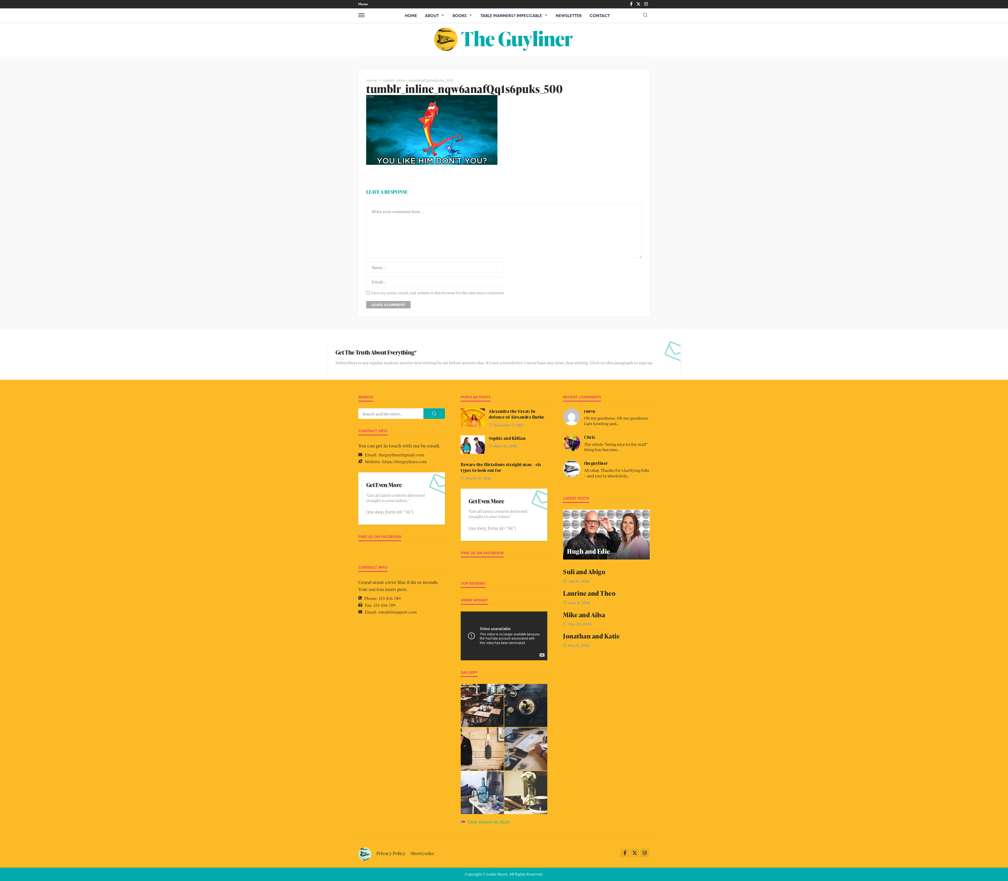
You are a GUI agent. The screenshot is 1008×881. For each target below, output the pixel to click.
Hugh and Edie (588, 551)
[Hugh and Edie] (606, 535)
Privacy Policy (390, 853)
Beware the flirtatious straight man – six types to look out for (501, 467)
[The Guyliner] (504, 39)
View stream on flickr (488, 822)
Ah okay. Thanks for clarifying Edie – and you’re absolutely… (616, 472)
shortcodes (422, 853)
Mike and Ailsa (584, 614)
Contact (600, 15)
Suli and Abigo (584, 571)
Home (363, 3)
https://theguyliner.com (404, 461)
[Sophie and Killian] (473, 444)
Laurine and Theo (589, 593)
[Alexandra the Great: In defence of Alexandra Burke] (473, 417)
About (432, 15)
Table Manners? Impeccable (511, 15)
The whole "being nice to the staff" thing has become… (616, 446)
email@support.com (398, 612)
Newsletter (569, 15)
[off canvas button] (361, 15)
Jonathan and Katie (591, 636)
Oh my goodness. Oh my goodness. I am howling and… (616, 420)
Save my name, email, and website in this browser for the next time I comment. (438, 292)
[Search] (645, 15)
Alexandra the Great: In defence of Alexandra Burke (516, 414)
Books (460, 15)
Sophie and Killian (507, 438)
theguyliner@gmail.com (401, 454)
